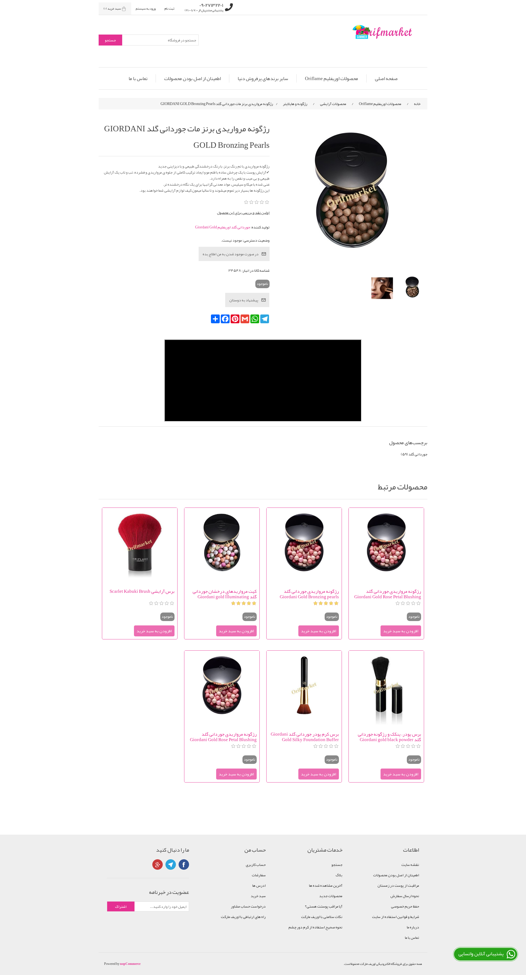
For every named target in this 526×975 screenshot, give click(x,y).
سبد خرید (258, 896)
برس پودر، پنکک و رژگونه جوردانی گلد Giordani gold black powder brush (389, 736)
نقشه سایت (410, 864)
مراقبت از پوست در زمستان (398, 885)
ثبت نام (169, 8)
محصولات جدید (330, 896)
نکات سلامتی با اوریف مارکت (321, 916)
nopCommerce (130, 963)
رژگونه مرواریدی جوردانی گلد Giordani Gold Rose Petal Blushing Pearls (387, 593)
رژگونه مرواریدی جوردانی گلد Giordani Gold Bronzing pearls (309, 593)
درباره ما (413, 927)
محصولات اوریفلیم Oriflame (331, 78)
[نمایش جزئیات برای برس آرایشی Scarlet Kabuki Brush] (139, 545)
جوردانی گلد (417, 454)
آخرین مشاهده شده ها (325, 885)
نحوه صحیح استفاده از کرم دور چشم (315, 927)
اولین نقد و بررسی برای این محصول (243, 212)
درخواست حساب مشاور (248, 906)
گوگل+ (157, 864)
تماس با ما (137, 78)
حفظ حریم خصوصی (405, 906)
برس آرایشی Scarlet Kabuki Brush (142, 592)
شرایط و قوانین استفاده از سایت (395, 916)
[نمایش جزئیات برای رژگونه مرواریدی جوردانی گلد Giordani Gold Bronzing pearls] (304, 545)
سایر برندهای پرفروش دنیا (263, 78)
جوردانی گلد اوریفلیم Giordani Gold (222, 227)
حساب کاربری (256, 864)
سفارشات (259, 875)
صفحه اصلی (386, 78)
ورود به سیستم (146, 8)
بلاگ (339, 875)
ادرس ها (259, 885)
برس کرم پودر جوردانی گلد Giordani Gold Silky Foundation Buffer (305, 736)
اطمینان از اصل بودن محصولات (192, 78)
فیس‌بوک (184, 864)
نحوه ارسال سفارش (404, 896)
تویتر (170, 864)
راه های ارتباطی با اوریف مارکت (243, 916)
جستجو (336, 864)
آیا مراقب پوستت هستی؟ (323, 906)
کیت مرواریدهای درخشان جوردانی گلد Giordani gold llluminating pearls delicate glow (225, 593)
